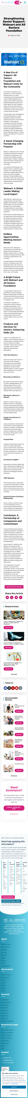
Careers (3, 985)
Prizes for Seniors (6, 974)
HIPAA (3, 1046)
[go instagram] (9, 688)
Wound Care (4, 1010)
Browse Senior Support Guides (11, 901)
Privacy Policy (5, 1041)
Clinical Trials (5, 1016)
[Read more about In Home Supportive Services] (8, 720)
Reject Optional (14, 1090)
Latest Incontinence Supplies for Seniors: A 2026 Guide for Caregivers (13, 623)
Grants (3, 963)
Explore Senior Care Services (14, 587)
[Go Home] (7, 2)
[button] (25, 2)
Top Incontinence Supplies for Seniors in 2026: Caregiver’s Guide (14, 643)
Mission (3, 960)
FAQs (2, 1049)
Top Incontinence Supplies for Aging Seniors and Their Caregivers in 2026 (13, 664)
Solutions (4, 950)
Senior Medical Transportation (19, 728)
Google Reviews (5, 966)
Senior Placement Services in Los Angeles (19, 753)
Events (3, 991)
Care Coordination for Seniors (19, 706)
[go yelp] (13, 688)
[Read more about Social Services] (8, 767)
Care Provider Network (7, 1030)
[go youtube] (17, 688)
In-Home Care (5, 999)
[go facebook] (5, 688)
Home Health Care (6, 1002)
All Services (14, 775)
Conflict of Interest (6, 1038)
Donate (3, 988)
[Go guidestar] (5, 1071)
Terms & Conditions (6, 1035)
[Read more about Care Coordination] (8, 708)
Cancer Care (4, 1007)
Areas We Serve (5, 947)
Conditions (4, 1013)
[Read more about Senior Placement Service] (8, 755)
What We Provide (5, 944)
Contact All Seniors (8, 897)
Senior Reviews (5, 977)
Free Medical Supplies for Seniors (18, 741)
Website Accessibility (7, 1032)
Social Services (19, 764)
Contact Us (14, 814)
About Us (3, 955)
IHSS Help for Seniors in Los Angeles (19, 717)
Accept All (14, 1087)
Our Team (3, 952)
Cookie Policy (5, 1043)
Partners (3, 980)
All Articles (14, 674)
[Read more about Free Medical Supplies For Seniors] (8, 743)
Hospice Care (5, 1005)
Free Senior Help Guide (7, 1021)
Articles (3, 983)
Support (3, 958)
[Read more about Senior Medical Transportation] (8, 731)
